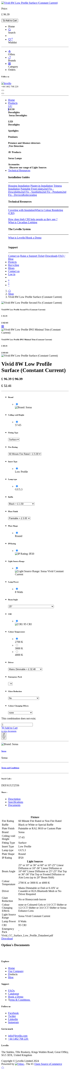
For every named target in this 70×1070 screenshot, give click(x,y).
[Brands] (9, 57)
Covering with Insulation (21, 210)
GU (10, 106)
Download (7, 938)
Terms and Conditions (10, 768)
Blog (10, 977)
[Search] (9, 29)
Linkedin (13, 1019)
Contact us (14, 255)
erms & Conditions (20, 999)
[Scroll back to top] (2, 1067)
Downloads (51, 255)
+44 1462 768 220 (18, 1038)
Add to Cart (11, 20)
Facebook (13, 1013)
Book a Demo (33, 237)
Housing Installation (19, 185)
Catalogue (13, 993)
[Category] (9, 63)
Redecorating (30, 195)
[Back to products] (2, 326)
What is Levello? (17, 237)
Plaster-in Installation (41, 185)
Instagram (13, 1022)
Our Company (16, 971)
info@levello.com (17, 1035)
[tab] (38, 799)
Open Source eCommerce (48, 1064)
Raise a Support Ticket (32, 255)
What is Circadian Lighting (22, 222)
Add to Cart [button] (9, 729)
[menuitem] (11, 100)
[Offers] (9, 51)
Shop (11, 293)
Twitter (12, 1016)
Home (11, 968)
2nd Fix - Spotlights (31, 191)
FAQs (11, 990)
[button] (3, 734)
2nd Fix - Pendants (52, 191)
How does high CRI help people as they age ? (32, 219)
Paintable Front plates (32, 188)
